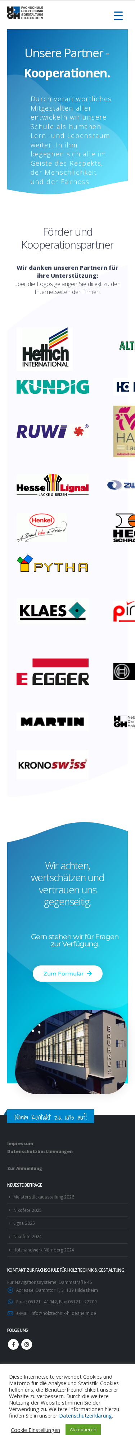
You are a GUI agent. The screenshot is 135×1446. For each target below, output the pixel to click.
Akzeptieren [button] (83, 1429)
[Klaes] (56, 610)
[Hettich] (45, 348)
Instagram (26, 1344)
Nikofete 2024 (27, 1236)
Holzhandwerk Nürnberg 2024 (43, 1250)
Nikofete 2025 (27, 1210)
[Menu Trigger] (118, 15)
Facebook (13, 1344)
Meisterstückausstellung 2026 (43, 1197)
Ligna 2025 (24, 1223)
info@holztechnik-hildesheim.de (63, 1313)
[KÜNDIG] (56, 386)
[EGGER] (56, 671)
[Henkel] (45, 527)
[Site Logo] (25, 12)
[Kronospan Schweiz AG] (56, 764)
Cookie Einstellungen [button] (35, 1430)
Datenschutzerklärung (85, 1415)
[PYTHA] (56, 562)
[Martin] (56, 721)
